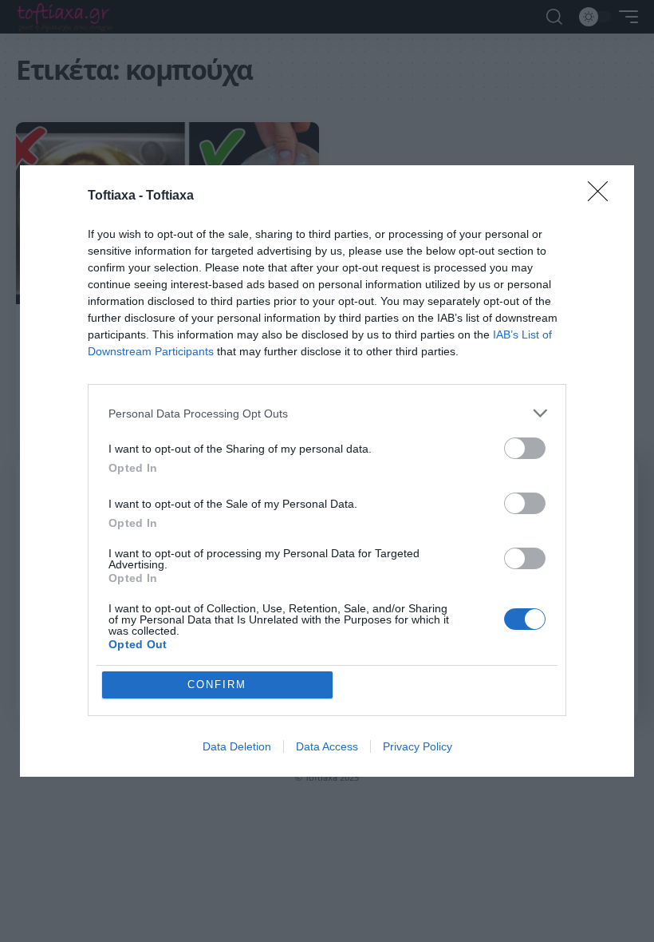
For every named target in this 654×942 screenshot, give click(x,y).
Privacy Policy (417, 746)
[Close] (603, 196)
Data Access (327, 746)
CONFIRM (216, 685)
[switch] (525, 448)
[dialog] (327, 471)
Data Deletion (237, 746)
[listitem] (327, 413)
